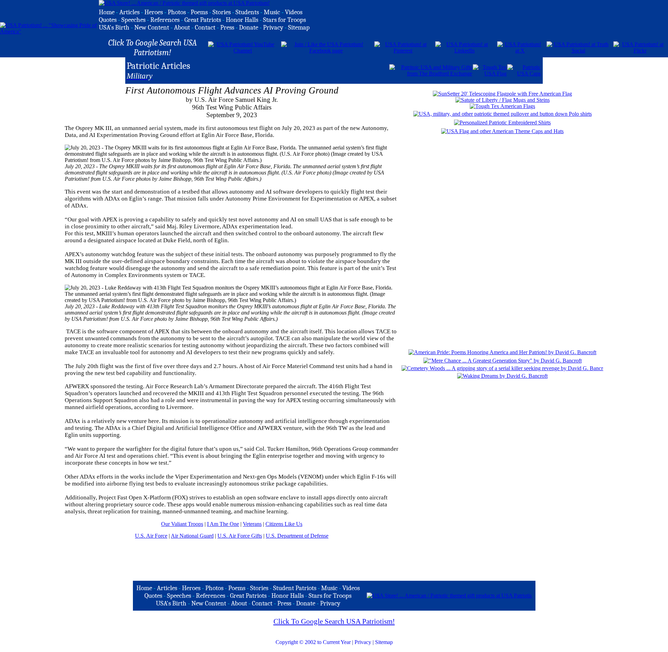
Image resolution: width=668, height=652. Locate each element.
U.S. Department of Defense (297, 536)
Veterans (252, 524)
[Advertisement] (307, 69)
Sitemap (384, 642)
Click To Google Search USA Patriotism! (334, 621)
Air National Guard (192, 536)
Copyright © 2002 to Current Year (313, 642)
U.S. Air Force (151, 536)
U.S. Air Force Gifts (239, 536)
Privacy (363, 642)
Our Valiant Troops (182, 524)
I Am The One (223, 524)
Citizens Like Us (283, 524)
